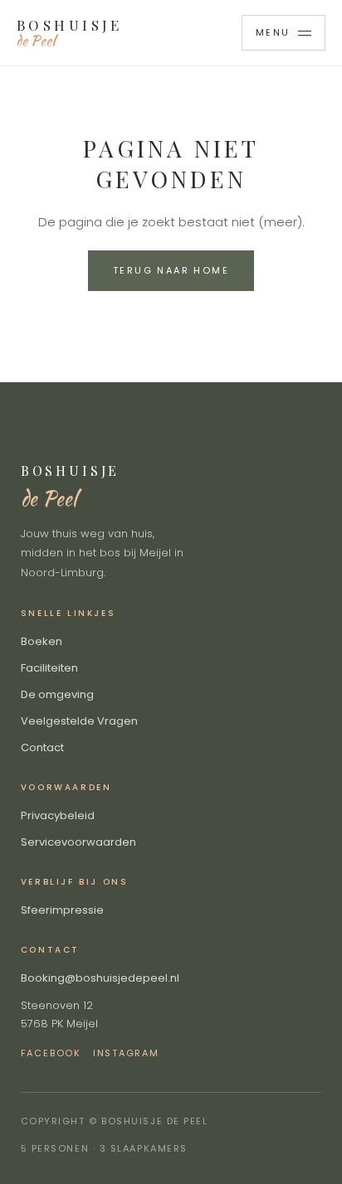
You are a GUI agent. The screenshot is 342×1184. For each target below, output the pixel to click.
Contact (42, 747)
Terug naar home (171, 270)
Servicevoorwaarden (78, 842)
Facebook (51, 1053)
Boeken (41, 641)
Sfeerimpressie (62, 910)
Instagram (126, 1053)
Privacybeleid (58, 815)
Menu (273, 32)
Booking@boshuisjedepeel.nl (100, 978)
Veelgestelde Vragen (79, 721)
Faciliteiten (49, 668)
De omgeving (57, 694)
